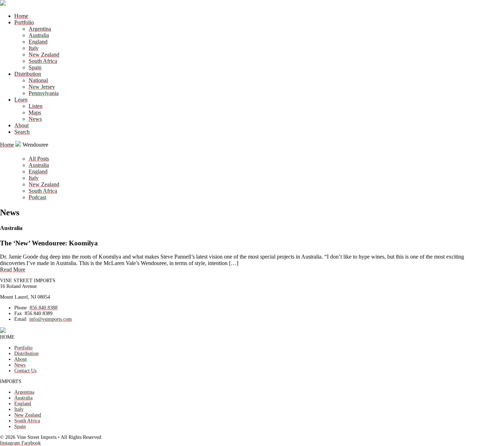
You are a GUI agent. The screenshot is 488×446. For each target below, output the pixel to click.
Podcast (37, 197)
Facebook (31, 443)
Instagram (10, 443)
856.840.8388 (44, 307)
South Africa (43, 61)
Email (20, 319)
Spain (35, 67)
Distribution (27, 74)
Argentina (40, 29)
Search (22, 132)
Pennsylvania (44, 93)
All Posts (39, 159)
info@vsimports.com (50, 319)
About (21, 125)
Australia (39, 35)
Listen (36, 106)
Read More (12, 269)
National (38, 80)
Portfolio (24, 22)
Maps (35, 112)
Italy (34, 48)
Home (21, 16)
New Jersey (42, 87)
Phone (20, 307)
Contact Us (25, 370)
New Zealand (44, 55)
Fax (18, 313)
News (35, 119)
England (38, 42)
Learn (21, 100)
